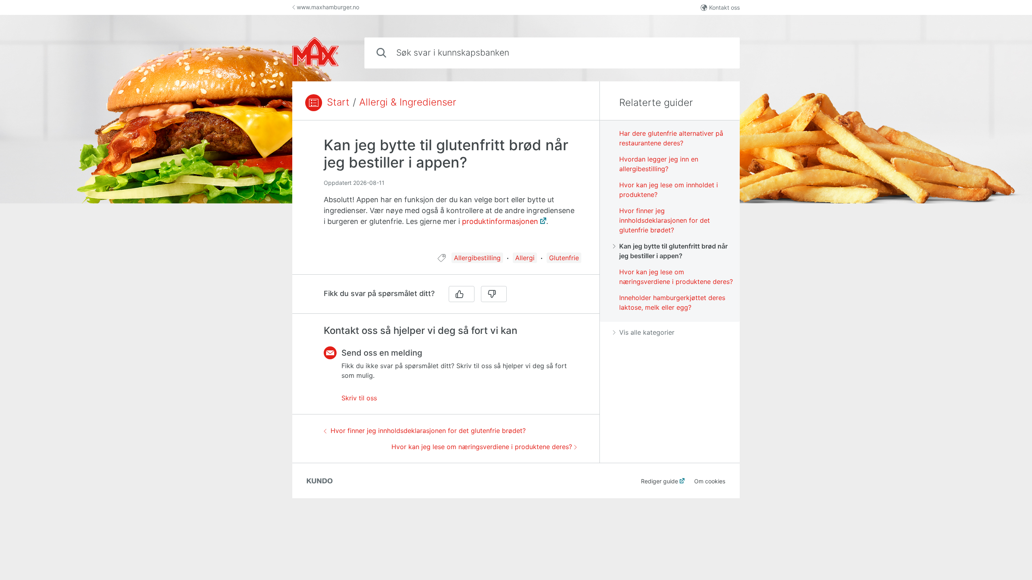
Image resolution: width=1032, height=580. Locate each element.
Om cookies (709, 481)
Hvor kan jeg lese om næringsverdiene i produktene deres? (481, 447)
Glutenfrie (564, 258)
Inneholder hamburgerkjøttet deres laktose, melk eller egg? (672, 302)
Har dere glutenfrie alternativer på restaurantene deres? (671, 138)
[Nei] (494, 294)
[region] (445, 191)
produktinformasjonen (500, 221)
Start (338, 102)
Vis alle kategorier (646, 332)
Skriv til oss (359, 398)
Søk (720, 52)
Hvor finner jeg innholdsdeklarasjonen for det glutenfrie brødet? (428, 431)
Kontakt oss (724, 7)
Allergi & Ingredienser (407, 102)
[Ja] (461, 294)
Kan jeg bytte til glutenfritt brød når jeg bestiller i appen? (673, 251)
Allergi (525, 258)
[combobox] (552, 52)
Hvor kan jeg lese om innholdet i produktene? (668, 190)
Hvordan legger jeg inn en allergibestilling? (658, 164)
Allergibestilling (477, 258)
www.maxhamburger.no (328, 7)
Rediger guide (659, 481)
